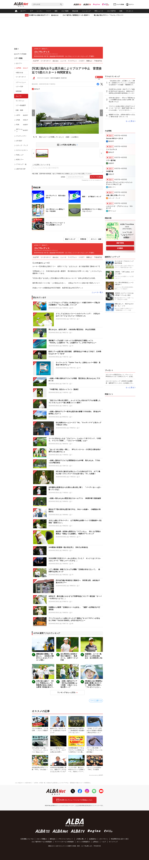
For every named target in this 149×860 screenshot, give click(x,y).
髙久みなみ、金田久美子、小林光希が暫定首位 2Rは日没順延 (72, 329)
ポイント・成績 (96, 239)
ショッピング (86, 11)
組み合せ (56, 61)
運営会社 (53, 839)
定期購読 (120, 248)
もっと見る (130, 121)
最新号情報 (120, 243)
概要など (89, 61)
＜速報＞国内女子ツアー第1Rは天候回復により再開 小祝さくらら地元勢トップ (69, 684)
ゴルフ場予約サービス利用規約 (41, 842)
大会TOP (36, 61)
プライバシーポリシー (65, 839)
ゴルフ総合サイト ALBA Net (23, 783)
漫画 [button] (56, 11)
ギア (31, 11)
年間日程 (19, 91)
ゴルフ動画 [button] (65, 11)
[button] (67, 306)
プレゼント (129, 11)
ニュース (19, 96)
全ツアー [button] (23, 11)
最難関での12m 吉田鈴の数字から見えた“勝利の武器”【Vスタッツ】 (122, 115)
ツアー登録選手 (21, 105)
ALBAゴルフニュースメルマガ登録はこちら (76, 800)
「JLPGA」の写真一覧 (39, 783)
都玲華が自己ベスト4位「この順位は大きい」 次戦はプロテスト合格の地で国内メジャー (66, 283)
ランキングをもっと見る (66, 692)
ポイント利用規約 (82, 842)
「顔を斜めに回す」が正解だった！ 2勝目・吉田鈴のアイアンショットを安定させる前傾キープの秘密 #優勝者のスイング (122, 83)
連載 (120, 11)
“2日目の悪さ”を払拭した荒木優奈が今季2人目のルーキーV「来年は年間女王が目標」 (64, 278)
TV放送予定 (98, 61)
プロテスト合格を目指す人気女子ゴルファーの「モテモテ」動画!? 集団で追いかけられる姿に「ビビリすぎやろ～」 (122, 108)
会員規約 (92, 839)
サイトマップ (113, 842)
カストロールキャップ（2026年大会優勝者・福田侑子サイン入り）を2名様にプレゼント (120, 382)
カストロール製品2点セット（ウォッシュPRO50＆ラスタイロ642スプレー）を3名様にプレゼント (120, 376)
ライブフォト (20, 101)
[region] (22, 115)
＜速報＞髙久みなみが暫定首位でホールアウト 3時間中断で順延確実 (75, 498)
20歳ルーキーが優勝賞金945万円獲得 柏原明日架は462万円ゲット (57, 288)
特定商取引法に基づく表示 (120, 839)
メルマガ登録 (120, 4)
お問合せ (96, 842)
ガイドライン (103, 839)
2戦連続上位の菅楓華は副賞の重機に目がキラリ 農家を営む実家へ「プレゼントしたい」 (93, 684)
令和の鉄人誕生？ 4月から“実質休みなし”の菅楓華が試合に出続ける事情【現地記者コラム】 (45, 685)
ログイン (131, 4)
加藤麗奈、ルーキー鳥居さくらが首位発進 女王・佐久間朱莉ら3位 (93, 656)
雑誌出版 (75, 11)
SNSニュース (98, 11)
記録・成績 (19, 110)
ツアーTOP (19, 86)
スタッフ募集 (40, 839)
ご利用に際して (81, 839)
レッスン (40, 11)
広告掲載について (26, 839)
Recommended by (93, 775)
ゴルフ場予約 (111, 11)
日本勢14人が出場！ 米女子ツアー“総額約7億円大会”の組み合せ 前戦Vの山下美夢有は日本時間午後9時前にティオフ (122, 91)
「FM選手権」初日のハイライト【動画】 (64, 389)
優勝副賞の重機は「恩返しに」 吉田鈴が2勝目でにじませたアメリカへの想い (45, 657)
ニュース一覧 (97, 292)
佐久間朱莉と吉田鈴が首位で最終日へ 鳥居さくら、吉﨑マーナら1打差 (69, 657)
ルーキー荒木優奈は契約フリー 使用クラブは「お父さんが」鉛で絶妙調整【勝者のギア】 (66, 266)
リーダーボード (21, 77)
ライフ (48, 11)
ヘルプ (104, 842)
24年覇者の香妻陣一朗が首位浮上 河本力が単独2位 (68, 547)
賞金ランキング (70, 239)
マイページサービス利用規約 (64, 842)
